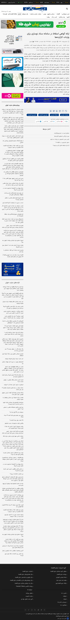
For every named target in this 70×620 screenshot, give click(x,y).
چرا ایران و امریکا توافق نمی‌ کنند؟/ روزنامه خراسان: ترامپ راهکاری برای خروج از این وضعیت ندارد (13, 288)
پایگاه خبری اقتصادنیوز (61, 583)
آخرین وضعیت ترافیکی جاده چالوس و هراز (12, 551)
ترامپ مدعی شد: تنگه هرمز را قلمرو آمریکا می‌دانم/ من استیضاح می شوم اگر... (13, 307)
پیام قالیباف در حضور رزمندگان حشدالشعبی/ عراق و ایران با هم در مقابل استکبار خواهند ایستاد (12, 459)
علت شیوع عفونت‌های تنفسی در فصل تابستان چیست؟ (14, 198)
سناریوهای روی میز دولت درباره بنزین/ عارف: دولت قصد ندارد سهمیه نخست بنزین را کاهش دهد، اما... (12, 220)
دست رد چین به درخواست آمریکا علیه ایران (12, 203)
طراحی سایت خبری (63, 618)
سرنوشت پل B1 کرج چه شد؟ (16, 412)
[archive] (25, 610)
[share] (32, 610)
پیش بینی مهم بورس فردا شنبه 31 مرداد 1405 (13, 416)
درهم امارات (41, 2)
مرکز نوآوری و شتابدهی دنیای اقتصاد (24, 577)
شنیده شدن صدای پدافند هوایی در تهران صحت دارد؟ (13, 380)
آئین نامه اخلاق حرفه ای (27, 599)
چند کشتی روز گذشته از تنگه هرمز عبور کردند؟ (14, 554)
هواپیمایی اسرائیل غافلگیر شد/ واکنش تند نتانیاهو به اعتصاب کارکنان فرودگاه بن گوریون (13, 173)
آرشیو (68, 17)
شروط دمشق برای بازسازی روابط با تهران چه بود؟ (12, 241)
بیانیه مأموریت (29, 596)
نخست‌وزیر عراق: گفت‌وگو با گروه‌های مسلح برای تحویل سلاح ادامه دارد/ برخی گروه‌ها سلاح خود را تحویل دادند (12, 478)
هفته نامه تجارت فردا (61, 580)
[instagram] (44, 610)
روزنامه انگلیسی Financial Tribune (24, 586)
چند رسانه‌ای (62, 17)
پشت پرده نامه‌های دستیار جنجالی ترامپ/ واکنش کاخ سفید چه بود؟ (13, 453)
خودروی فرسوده (32, 115)
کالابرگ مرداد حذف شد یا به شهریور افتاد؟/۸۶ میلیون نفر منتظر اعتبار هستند (13, 256)
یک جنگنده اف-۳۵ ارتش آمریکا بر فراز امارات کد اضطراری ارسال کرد (12, 376)
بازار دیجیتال (25, 14)
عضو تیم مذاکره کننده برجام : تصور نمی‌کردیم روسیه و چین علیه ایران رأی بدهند (12, 226)
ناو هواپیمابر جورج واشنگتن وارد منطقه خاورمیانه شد (13, 215)
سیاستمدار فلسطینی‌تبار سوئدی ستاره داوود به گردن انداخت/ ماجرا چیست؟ (13, 403)
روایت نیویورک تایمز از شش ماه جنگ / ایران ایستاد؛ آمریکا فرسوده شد (13, 427)
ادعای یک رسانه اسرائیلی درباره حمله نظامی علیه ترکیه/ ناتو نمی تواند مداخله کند (13, 184)
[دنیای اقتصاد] (35, 8)
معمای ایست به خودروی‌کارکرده (61, 133)
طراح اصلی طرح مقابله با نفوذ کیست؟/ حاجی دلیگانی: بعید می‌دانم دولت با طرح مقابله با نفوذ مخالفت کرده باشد (13, 327)
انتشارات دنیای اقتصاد (27, 571)
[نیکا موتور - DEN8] (12, 51)
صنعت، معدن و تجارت (35, 14)
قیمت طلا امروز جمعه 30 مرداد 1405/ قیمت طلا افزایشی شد (12, 506)
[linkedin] (56, 111)
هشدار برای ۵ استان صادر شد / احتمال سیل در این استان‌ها (12, 246)
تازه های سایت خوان (12, 282)
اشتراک (64, 599)
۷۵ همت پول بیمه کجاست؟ (16, 420)
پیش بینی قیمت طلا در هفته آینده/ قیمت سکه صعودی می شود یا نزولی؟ (13, 146)
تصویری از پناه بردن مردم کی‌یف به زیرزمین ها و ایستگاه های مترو (12, 546)
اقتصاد (58, 14)
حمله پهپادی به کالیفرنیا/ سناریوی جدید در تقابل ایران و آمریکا (13, 189)
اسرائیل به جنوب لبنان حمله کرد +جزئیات (13, 385)
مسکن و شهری (51, 14)
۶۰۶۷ (63, 41)
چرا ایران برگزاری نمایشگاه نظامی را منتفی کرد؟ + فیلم (13, 408)
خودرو (19, 14)
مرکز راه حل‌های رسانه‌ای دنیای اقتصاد (24, 583)
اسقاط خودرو (54, 115)
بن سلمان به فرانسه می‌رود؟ (16, 474)
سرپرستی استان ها (62, 602)
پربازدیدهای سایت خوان (12, 105)
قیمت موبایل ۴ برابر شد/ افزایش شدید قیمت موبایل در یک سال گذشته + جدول (13, 317)
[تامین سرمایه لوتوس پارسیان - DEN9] (12, 80)
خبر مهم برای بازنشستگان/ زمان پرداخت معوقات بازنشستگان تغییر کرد (13, 194)
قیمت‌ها (5, 14)
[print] (50, 111)
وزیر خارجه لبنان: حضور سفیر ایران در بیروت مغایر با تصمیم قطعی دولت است (12, 137)
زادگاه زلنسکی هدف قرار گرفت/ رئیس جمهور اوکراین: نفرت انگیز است (12, 393)
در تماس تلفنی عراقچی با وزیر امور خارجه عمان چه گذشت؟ (13, 470)
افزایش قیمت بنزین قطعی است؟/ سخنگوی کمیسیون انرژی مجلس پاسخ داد (13, 159)
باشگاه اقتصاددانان (12, 14)
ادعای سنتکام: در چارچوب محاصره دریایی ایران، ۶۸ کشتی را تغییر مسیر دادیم (13, 312)
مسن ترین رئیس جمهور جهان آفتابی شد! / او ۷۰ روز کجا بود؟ (13, 179)
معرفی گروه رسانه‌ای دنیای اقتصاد (58, 571)
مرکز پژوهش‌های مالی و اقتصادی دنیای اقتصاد (21, 580)
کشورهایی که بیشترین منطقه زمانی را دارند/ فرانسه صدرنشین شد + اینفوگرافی (12, 322)
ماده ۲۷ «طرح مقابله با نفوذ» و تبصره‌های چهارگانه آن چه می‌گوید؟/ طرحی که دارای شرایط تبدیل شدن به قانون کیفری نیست (13, 521)
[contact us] (28, 610)
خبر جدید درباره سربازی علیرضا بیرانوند (14, 359)
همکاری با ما (63, 605)
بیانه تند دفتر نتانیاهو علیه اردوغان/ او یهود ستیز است (12, 484)
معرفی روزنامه (29, 593)
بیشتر (48, 17)
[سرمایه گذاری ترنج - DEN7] (35, 24)
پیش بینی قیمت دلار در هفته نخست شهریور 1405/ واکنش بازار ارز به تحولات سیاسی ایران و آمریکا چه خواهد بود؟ (13, 541)
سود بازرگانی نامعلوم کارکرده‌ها (61, 136)
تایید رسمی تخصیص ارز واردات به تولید (59, 139)
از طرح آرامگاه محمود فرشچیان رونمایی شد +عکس (13, 141)
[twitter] (59, 111)
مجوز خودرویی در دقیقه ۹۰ (62, 142)
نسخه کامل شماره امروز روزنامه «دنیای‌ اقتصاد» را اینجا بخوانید (9, 39)
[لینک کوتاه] (66, 111)
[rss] (35, 610)
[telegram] (53, 111)
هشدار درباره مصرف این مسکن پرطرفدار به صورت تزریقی (13, 398)
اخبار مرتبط (47, 129)
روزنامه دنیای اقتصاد (61, 574)
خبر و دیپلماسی (65, 14)
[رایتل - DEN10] (12, 95)
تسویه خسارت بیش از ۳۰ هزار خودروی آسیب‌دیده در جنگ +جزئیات (14, 515)
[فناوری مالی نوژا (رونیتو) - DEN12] (12, 269)
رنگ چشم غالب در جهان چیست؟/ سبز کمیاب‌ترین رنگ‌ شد (14, 350)
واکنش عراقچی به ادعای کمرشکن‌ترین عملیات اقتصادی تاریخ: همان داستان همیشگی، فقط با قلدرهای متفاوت (12, 490)
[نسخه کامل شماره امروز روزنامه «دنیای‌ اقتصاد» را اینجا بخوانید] (18, 38)
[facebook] (63, 111)
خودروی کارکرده (43, 115)
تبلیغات (64, 596)
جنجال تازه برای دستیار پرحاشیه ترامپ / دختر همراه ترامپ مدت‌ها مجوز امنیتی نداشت (13, 334)
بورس (44, 14)
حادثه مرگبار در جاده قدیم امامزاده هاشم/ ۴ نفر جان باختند (12, 388)
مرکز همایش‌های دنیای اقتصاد (25, 574)
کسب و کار (54, 17)
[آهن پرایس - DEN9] (12, 63)
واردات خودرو (64, 115)
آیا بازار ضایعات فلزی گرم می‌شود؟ (61, 145)
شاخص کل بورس (5, 2)
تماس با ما (63, 593)
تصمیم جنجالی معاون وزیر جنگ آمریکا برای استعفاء (12, 354)
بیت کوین (25, 2)
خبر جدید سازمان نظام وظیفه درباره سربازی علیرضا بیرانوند (13, 302)
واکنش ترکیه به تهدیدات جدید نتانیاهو (14, 423)
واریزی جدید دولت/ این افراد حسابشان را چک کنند (13, 251)
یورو (56, 2)
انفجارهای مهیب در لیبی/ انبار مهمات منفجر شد (12, 362)
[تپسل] (25, 98)
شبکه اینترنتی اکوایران (61, 577)
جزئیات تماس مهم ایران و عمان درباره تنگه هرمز (13, 437)
